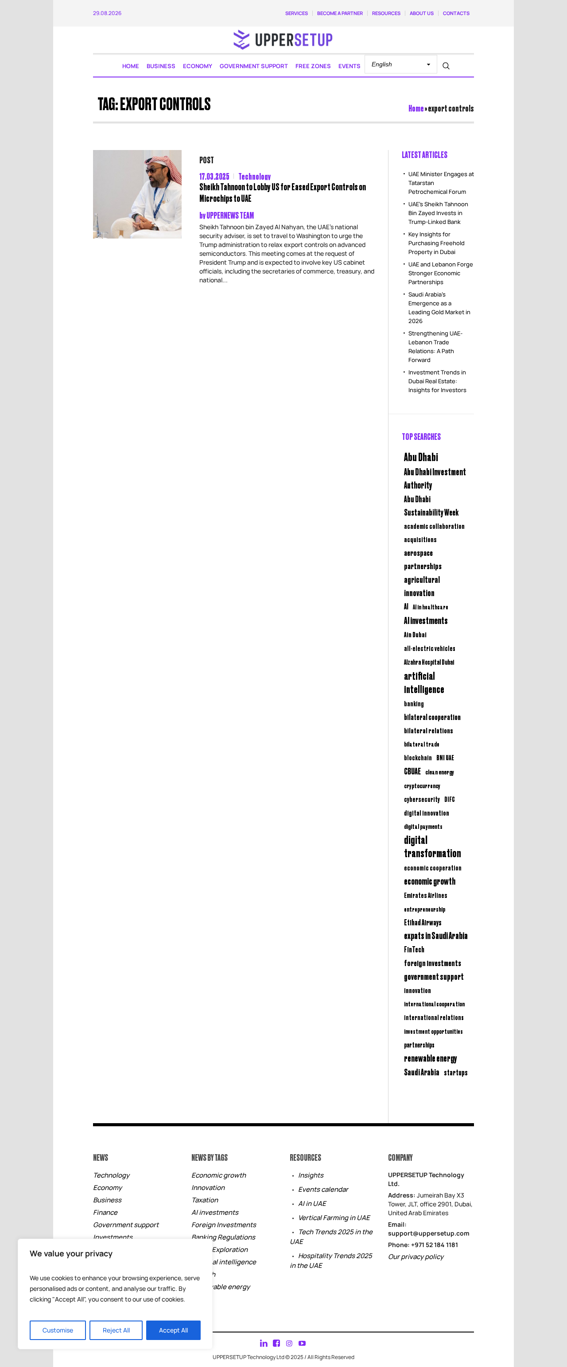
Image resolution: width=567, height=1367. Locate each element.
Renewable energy (220, 1286)
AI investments (426, 620)
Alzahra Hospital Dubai (429, 662)
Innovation (208, 1187)
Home (416, 107)
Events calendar (323, 1189)
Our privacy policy (415, 1256)
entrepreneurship (424, 909)
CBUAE (412, 770)
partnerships (419, 1044)
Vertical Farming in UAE (334, 1217)
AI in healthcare (430, 607)
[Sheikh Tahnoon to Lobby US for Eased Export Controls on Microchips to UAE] (137, 194)
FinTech (414, 949)
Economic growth (218, 1175)
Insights (310, 1175)
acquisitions (420, 539)
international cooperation (434, 1004)
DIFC (449, 799)
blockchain (418, 757)
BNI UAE (445, 757)
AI (406, 606)
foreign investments (432, 962)
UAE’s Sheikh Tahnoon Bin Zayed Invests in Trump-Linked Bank (438, 213)
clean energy (439, 771)
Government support (126, 1224)
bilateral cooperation (432, 717)
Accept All (173, 1330)
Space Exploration (219, 1249)
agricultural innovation (422, 586)
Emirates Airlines (425, 895)
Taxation (204, 1200)
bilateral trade (421, 743)
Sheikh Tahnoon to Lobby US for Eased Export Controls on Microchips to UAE (282, 192)
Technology (254, 175)
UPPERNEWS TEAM (230, 214)
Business (107, 1200)
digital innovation (426, 812)
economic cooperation (433, 867)
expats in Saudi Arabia (436, 935)
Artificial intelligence (223, 1262)
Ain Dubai (415, 634)
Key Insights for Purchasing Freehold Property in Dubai (436, 243)
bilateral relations (428, 730)
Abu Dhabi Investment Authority (435, 478)
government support (434, 976)
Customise (58, 1330)
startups (456, 1072)
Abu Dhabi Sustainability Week (431, 505)
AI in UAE (312, 1203)
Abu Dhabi (421, 456)
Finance (105, 1212)
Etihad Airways (423, 922)
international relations (434, 1017)
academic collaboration (434, 525)
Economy (107, 1187)
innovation (417, 990)
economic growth (429, 881)
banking (414, 703)
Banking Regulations (223, 1237)
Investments (112, 1237)
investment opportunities (433, 1031)
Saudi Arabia (421, 1071)
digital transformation (432, 846)
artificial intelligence (424, 682)
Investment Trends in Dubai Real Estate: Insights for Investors (437, 381)
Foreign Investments (223, 1224)
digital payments (423, 826)
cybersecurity (422, 799)
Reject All (116, 1330)
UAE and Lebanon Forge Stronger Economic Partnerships (440, 273)
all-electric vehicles (429, 648)
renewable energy (430, 1058)
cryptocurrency (422, 785)
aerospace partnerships (423, 559)
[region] (115, 1294)
